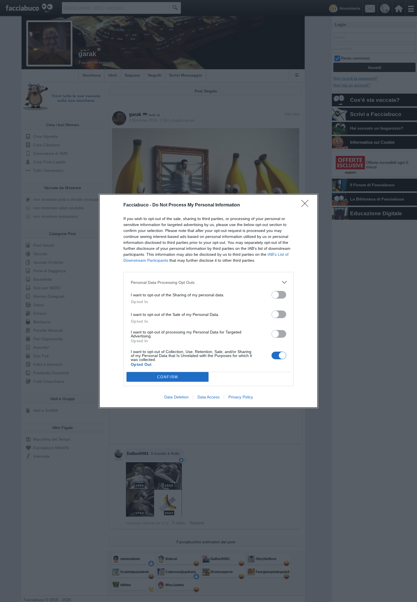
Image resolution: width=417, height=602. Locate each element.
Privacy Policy (240, 397)
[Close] (306, 205)
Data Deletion (176, 397)
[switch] (278, 295)
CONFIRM (167, 377)
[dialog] (208, 301)
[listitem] (208, 282)
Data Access (208, 397)
